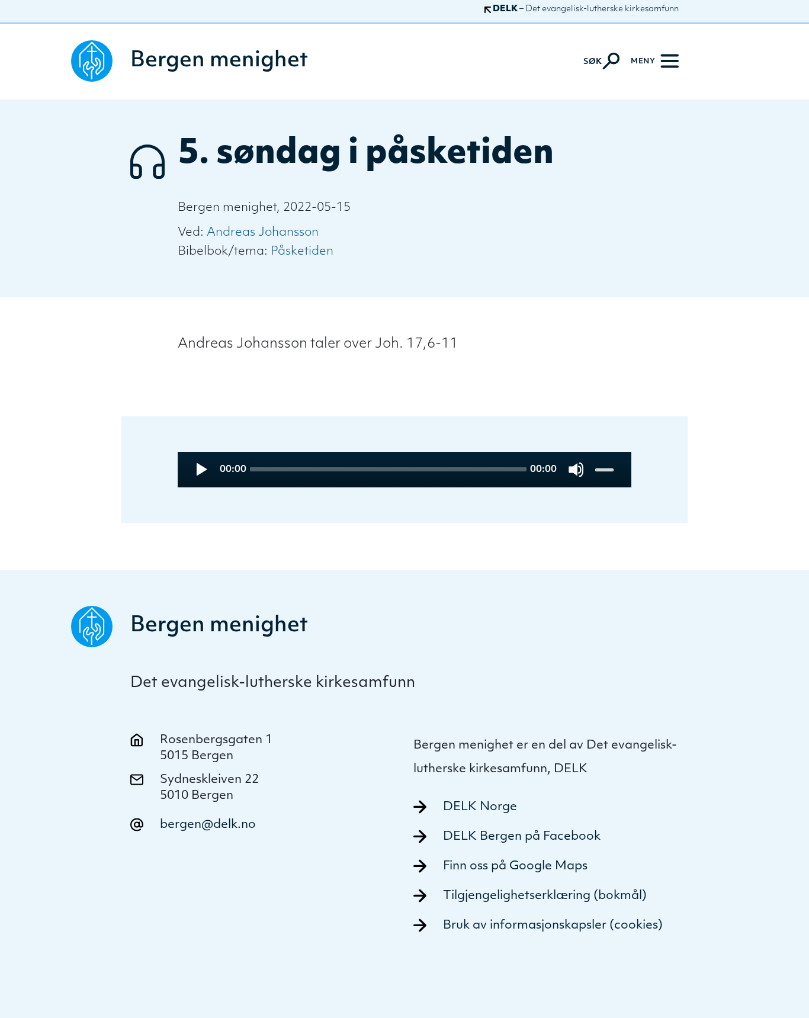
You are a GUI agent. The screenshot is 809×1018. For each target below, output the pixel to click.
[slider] (605, 469)
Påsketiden (302, 252)
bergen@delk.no (208, 825)
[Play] (200, 469)
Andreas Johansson (263, 233)
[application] (405, 469)
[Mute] (576, 469)
